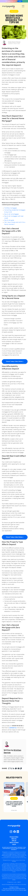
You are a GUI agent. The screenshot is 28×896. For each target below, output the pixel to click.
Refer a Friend (14, 842)
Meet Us (14, 838)
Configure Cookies (14, 887)
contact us (13, 727)
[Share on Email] (18, 768)
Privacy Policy (14, 837)
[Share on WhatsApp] (16, 768)
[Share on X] (11, 768)
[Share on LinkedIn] (13, 768)
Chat (20, 1)
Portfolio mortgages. (10, 208)
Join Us (14, 840)
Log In (14, 844)
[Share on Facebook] (8, 768)
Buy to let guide (9, 220)
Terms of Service (19, 890)
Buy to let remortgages (11, 214)
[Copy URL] (21, 768)
